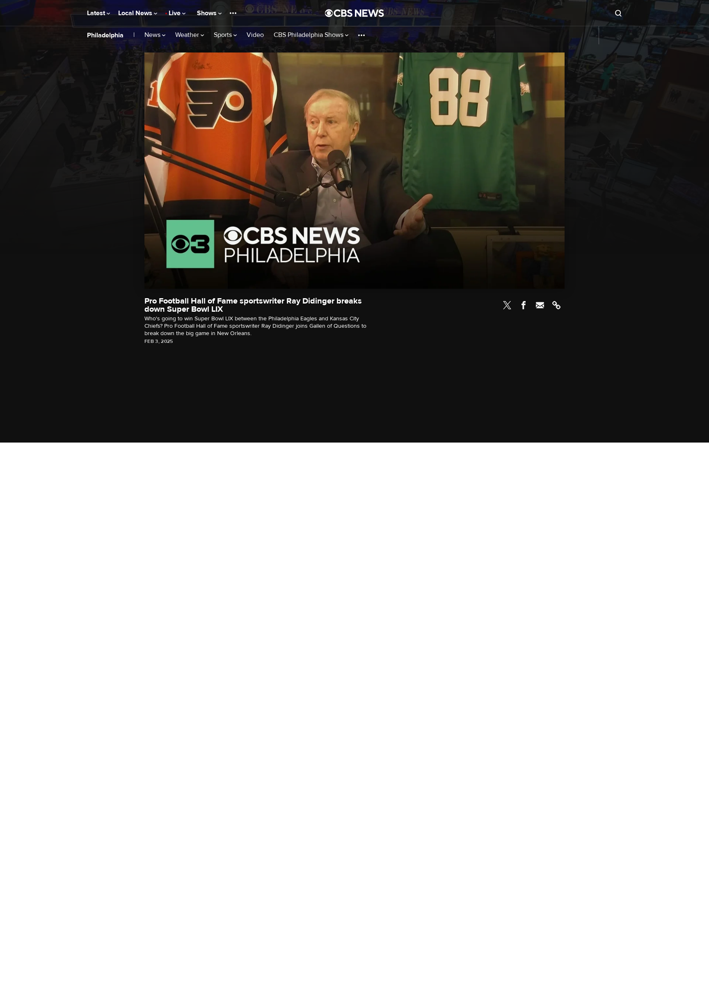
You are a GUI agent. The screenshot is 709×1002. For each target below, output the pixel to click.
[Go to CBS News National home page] (354, 13)
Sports (223, 35)
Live (175, 13)
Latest (97, 13)
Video (255, 35)
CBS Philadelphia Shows (309, 35)
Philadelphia (105, 35)
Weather (188, 35)
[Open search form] (618, 13)
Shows (207, 13)
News (153, 35)
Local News (136, 13)
